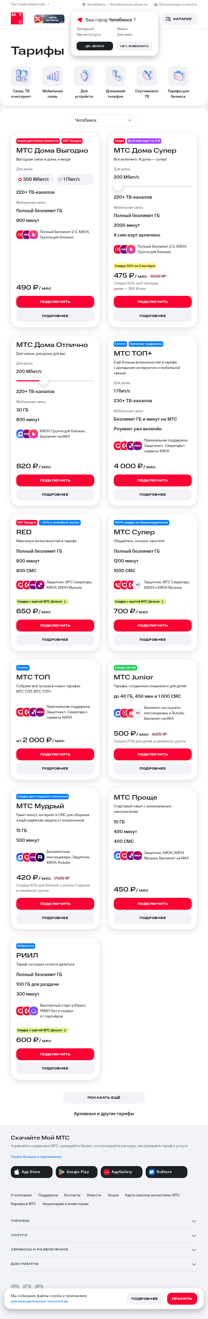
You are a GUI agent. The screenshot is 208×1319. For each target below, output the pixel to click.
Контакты (72, 1195)
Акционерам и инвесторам (66, 1204)
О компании (21, 1195)
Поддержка (48, 1195)
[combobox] (104, 120)
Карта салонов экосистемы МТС (152, 1195)
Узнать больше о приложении (36, 1157)
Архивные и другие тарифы (104, 1114)
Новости (94, 1195)
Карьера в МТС (23, 1204)
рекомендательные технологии (39, 1301)
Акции (113, 1195)
